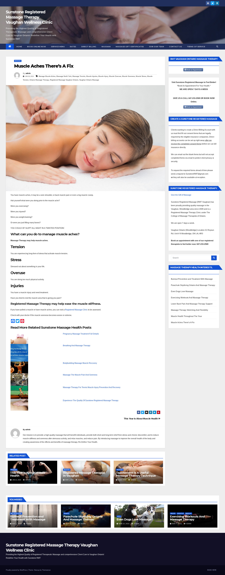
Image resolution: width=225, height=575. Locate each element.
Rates (73, 47)
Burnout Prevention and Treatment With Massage (192, 279)
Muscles (188, 513)
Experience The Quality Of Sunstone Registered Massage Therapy (90, 400)
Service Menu (58, 47)
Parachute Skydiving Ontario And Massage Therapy (193, 285)
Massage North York (63, 76)
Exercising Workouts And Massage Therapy (189, 298)
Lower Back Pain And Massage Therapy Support (191, 304)
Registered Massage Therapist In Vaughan (84, 474)
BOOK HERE (211, 570)
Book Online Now (36, 47)
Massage (18, 60)
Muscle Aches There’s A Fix (183, 322)
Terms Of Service (196, 47)
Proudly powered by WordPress (17, 570)
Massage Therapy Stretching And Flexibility (189, 310)
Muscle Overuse (115, 76)
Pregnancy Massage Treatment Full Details (81, 334)
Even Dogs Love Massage (182, 291)
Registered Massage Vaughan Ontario (64, 80)
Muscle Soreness (128, 76)
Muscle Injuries (91, 76)
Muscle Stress (141, 76)
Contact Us (175, 47)
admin (28, 73)
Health (173, 513)
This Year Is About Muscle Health (141, 418)
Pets (118, 516)
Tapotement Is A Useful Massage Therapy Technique (136, 474)
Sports (66, 513)
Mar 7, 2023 (177, 524)
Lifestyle (180, 513)
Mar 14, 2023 (124, 524)
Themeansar (46, 570)
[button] (217, 47)
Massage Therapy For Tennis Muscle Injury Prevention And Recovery (91, 387)
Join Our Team (156, 47)
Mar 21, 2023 (71, 524)
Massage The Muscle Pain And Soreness (80, 375)
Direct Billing (88, 47)
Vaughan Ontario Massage (89, 80)
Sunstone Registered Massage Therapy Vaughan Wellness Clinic (29, 17)
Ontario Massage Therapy (39, 80)
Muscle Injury (103, 76)
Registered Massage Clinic (76, 310)
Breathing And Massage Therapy (76, 346)
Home (19, 47)
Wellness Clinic (16, 513)
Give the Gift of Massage (181, 195)
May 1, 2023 (17, 524)
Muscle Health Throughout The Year (186, 316)
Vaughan (106, 47)
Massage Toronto (78, 76)
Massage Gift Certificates (130, 47)
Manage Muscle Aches (47, 76)
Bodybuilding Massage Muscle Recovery (80, 363)
